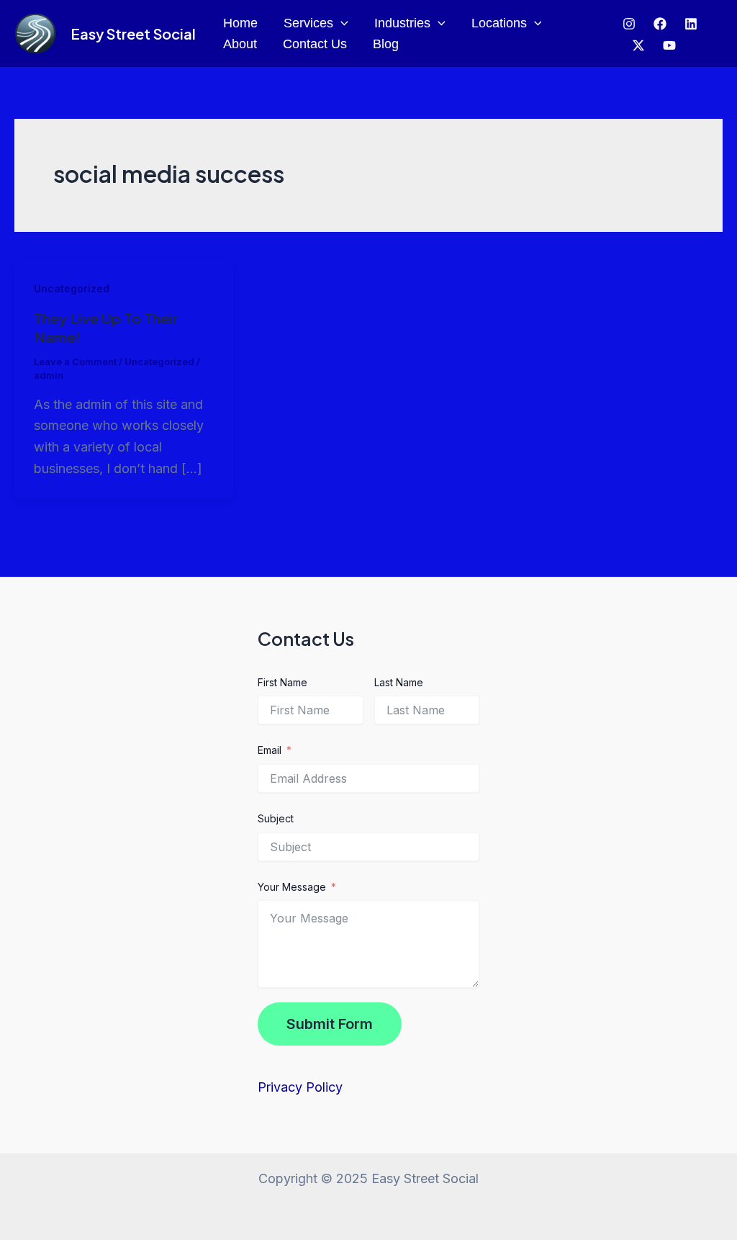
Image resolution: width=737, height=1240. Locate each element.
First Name (282, 682)
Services (308, 23)
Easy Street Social (133, 33)
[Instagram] (629, 23)
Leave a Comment (75, 361)
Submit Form (329, 1024)
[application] (340, 23)
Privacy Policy (300, 1087)
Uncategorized (71, 288)
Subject (276, 818)
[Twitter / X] (638, 45)
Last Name (398, 682)
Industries (402, 23)
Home (240, 23)
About (240, 44)
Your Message (292, 887)
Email (269, 750)
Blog (386, 44)
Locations (499, 23)
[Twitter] (690, 23)
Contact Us (315, 44)
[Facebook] (660, 23)
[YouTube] (669, 45)
